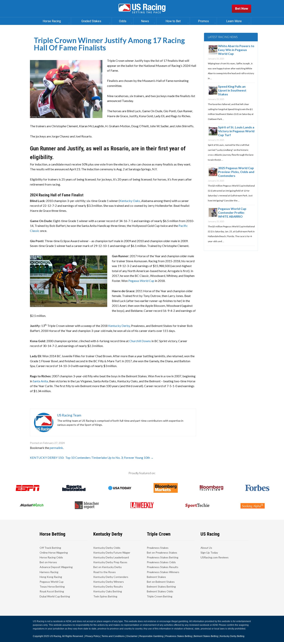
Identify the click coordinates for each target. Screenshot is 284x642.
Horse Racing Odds (51, 557)
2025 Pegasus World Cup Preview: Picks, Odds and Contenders (236, 171)
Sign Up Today (209, 552)
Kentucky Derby (119, 325)
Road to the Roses (104, 572)
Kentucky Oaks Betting (107, 591)
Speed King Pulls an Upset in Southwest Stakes (232, 90)
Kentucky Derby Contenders (110, 576)
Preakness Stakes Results (162, 567)
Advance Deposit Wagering (56, 567)
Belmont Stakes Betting (161, 586)
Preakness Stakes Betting (162, 557)
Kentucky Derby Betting (232, 636)
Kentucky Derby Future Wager (111, 552)
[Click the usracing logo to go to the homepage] (142, 9)
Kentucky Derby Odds (106, 547)
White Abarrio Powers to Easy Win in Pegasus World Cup (236, 49)
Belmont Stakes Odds (160, 591)
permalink (56, 447)
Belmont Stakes (156, 576)
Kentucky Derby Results (108, 586)
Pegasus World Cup (141, 280)
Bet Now (241, 8)
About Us (206, 547)
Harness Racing (49, 572)
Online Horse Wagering (54, 552)
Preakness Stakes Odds (161, 562)
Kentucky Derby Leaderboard (111, 557)
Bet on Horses (48, 562)
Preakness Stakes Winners (163, 572)
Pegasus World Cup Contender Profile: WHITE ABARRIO (232, 212)
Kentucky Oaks (130, 201)
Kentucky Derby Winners (108, 581)
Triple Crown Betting (159, 596)
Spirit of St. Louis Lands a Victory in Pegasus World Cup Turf (236, 131)
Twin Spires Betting (105, 596)
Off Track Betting (50, 547)
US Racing (55, 636)
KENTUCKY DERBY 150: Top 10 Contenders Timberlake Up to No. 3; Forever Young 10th (92, 457)
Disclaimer (132, 636)
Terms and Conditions (113, 636)
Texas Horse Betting (52, 586)
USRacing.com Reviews (215, 557)
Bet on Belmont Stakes (161, 581)
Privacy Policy (92, 636)
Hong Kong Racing (51, 576)
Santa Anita (40, 381)
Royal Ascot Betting (52, 591)
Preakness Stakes (157, 547)
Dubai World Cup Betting (55, 596)
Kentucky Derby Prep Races (110, 562)
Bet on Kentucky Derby (107, 567)
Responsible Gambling (151, 636)
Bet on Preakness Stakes (162, 552)
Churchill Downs (140, 341)
